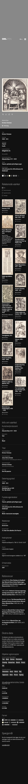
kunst (11, 671)
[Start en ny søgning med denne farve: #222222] (18, 176)
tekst (11, 675)
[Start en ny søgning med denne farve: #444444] (11, 176)
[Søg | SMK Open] (6, 39)
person (23, 662)
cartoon (12, 659)
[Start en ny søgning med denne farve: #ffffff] (3, 176)
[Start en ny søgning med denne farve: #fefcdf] (9, 176)
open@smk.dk (5, 745)
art (3, 665)
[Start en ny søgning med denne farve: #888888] (16, 176)
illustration (19, 659)
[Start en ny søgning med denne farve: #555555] (7, 176)
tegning (21, 675)
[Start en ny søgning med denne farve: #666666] (5, 176)
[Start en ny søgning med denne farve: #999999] (14, 176)
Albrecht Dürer (6, 159)
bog (20, 671)
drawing (4, 662)
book (7, 659)
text (3, 659)
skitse (16, 671)
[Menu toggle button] (25, 39)
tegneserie (5, 675)
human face (11, 662)
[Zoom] (3, 114)
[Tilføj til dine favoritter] (12, 114)
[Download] (6, 114)
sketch (18, 662)
